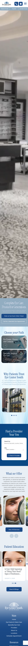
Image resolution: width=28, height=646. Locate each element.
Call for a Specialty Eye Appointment (14, 321)
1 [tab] (11, 415)
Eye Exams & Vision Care (14, 622)
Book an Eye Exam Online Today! (14, 316)
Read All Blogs (14, 589)
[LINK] (3, 336)
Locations (14, 633)
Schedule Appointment (13, 636)
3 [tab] (14, 415)
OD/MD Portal (23, 8)
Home (14, 619)
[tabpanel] (14, 400)
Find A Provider (15, 455)
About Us (14, 630)
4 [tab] (16, 415)
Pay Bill (14, 8)
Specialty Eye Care (14, 625)
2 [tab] (13, 415)
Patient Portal (4, 8)
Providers (14, 627)
